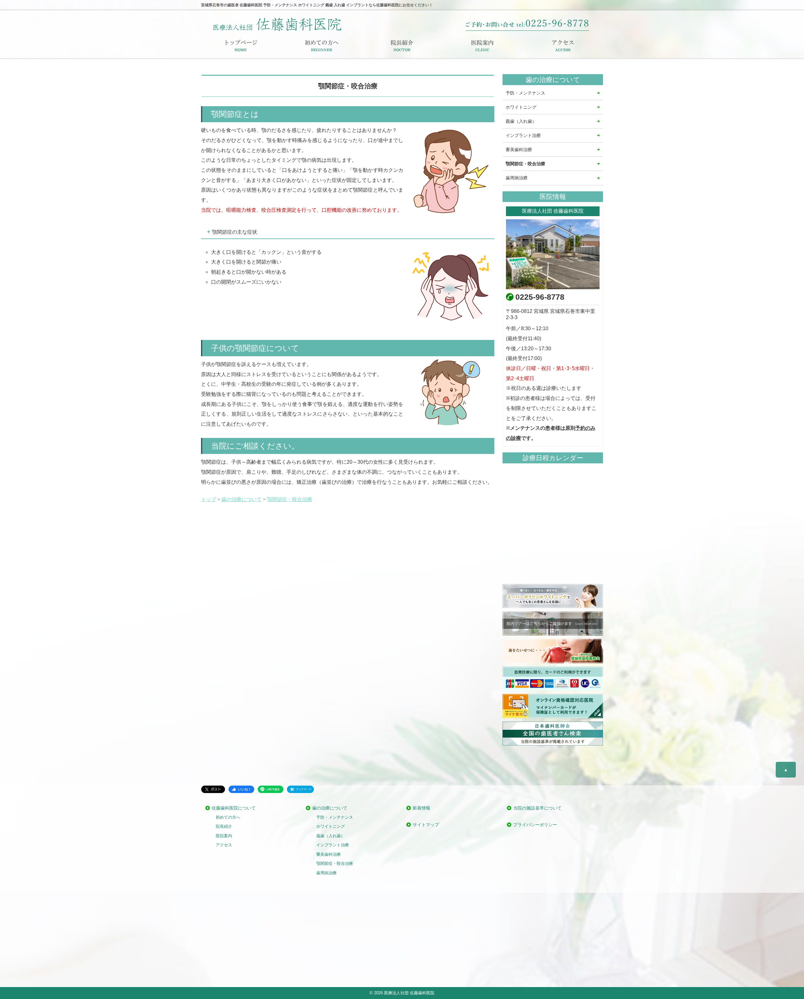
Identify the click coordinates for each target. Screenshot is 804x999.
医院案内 (224, 836)
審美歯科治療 (519, 149)
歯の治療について (329, 808)
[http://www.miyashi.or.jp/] (553, 651)
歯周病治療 (517, 177)
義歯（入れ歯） (521, 121)
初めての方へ (228, 818)
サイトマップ (426, 824)
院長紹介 (224, 827)
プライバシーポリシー (535, 824)
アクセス (224, 845)
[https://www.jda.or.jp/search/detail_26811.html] (553, 733)
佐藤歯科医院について (234, 808)
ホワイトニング (521, 107)
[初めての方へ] (321, 45)
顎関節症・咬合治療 (525, 163)
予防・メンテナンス (525, 93)
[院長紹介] (402, 45)
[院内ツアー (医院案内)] (553, 624)
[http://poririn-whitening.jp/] (553, 596)
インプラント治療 (523, 135)
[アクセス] (563, 45)
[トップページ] (241, 45)
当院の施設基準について (537, 808)
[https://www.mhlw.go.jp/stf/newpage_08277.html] (553, 706)
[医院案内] (482, 45)
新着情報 (421, 808)
